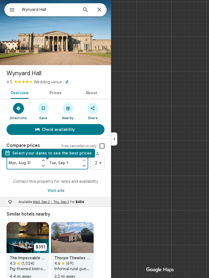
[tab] (18, 92)
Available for (51, 202)
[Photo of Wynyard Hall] (55, 32)
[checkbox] (102, 146)
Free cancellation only (79, 146)
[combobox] (50, 9)
